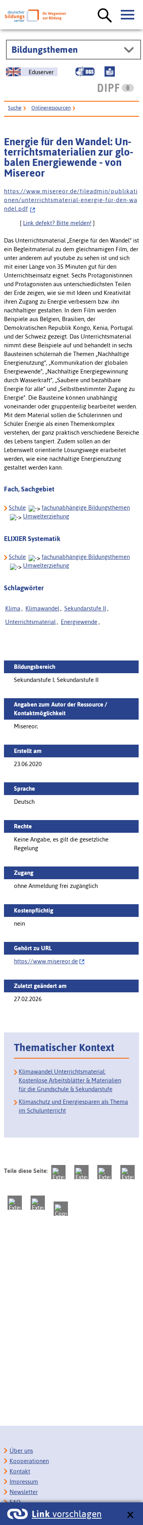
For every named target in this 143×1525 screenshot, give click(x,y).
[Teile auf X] (104, 1172)
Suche (14, 108)
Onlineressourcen (51, 108)
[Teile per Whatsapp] (127, 1172)
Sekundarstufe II (85, 608)
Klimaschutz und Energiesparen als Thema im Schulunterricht (73, 1106)
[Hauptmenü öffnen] (127, 15)
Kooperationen (29, 1461)
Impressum (24, 1481)
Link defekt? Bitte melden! (57, 223)
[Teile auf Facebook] (81, 1172)
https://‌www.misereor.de (46, 961)
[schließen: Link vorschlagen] (130, 1515)
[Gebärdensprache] (85, 71)
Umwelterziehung (46, 516)
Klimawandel (42, 608)
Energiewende (79, 621)
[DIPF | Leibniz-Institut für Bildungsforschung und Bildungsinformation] (116, 88)
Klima (12, 608)
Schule (17, 507)
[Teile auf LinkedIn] (15, 1203)
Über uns (21, 1450)
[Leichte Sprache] (109, 71)
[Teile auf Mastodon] (58, 1172)
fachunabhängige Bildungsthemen (86, 507)
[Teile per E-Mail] (38, 1203)
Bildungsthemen (45, 49)
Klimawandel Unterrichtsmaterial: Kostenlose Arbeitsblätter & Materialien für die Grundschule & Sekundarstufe (70, 1080)
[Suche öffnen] (104, 16)
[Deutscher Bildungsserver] (35, 16)
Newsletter (24, 1491)
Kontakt (20, 1471)
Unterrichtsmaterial (30, 621)
